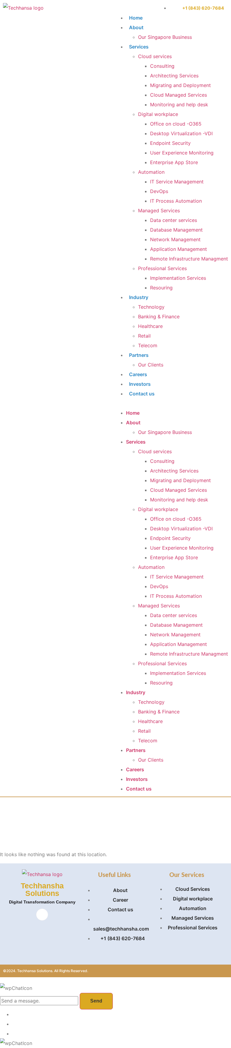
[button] (171, 403)
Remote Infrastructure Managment (189, 259)
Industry (138, 297)
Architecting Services (174, 76)
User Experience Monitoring (182, 153)
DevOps (159, 191)
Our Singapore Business (165, 37)
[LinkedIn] (42, 915)
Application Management (178, 249)
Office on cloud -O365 (176, 124)
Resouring (161, 288)
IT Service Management (177, 182)
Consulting (162, 66)
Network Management (175, 239)
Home (136, 18)
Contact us (142, 394)
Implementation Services (178, 278)
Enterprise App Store (174, 162)
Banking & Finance (159, 316)
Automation (151, 172)
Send (96, 1000)
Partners (139, 355)
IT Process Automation (176, 201)
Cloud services (155, 56)
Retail (144, 336)
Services (139, 47)
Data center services (173, 220)
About (136, 27)
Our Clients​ (150, 365)
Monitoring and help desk (179, 104)
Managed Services (159, 210)
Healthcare (150, 326)
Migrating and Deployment (180, 85)
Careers (138, 374)
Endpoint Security (170, 143)
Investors (140, 384)
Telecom (147, 345)
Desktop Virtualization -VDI (181, 133)
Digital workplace (158, 114)
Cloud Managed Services (178, 95)
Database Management (176, 230)
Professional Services (162, 268)
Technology (151, 307)
